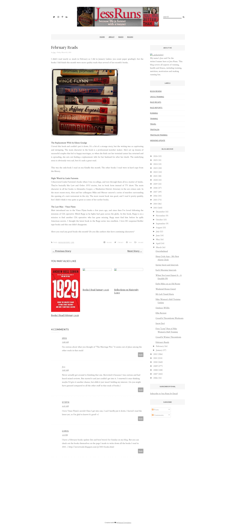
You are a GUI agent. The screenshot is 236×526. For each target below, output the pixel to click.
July (157, 231)
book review (64, 242)
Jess (54, 52)
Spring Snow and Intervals (167, 264)
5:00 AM (65, 342)
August (159, 227)
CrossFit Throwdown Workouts (169, 318)
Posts (156, 409)
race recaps (155, 102)
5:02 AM (65, 370)
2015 (155, 199)
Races (120, 37)
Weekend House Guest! (166, 289)
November (160, 215)
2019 (155, 184)
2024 (155, 164)
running (154, 113)
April (158, 243)
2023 (155, 168)
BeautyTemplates (124, 522)
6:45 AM (65, 406)
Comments (159, 415)
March (159, 247)
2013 (155, 207)
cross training (157, 96)
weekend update (157, 140)
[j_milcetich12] (156, 54)
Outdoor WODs (162, 307)
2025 (155, 160)
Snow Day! (160, 323)
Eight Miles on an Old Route (168, 283)
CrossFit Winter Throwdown (168, 337)
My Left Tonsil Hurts (165, 294)
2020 (155, 180)
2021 (155, 176)
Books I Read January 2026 (96, 289)
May (158, 239)
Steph (65, 402)
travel (153, 124)
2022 (155, 172)
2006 (155, 378)
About (111, 37)
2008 (155, 370)
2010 (155, 362)
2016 (155, 195)
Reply (141, 354)
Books (130, 37)
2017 (155, 191)
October (159, 219)
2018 (155, 187)
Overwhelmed (162, 251)
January (159, 350)
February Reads (162, 342)
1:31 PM (65, 435)
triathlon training (158, 135)
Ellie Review (161, 313)
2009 (155, 366)
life (72, 242)
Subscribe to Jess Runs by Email (164, 393)
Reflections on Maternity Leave (126, 291)
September (160, 223)
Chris (65, 431)
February (160, 346)
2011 (155, 358)
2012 (155, 354)
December (160, 211)
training (154, 118)
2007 (155, 374)
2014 (155, 203)
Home (102, 37)
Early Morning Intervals (166, 270)
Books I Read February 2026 (65, 315)
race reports (156, 107)
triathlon (154, 129)
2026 (155, 156)
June (158, 235)
